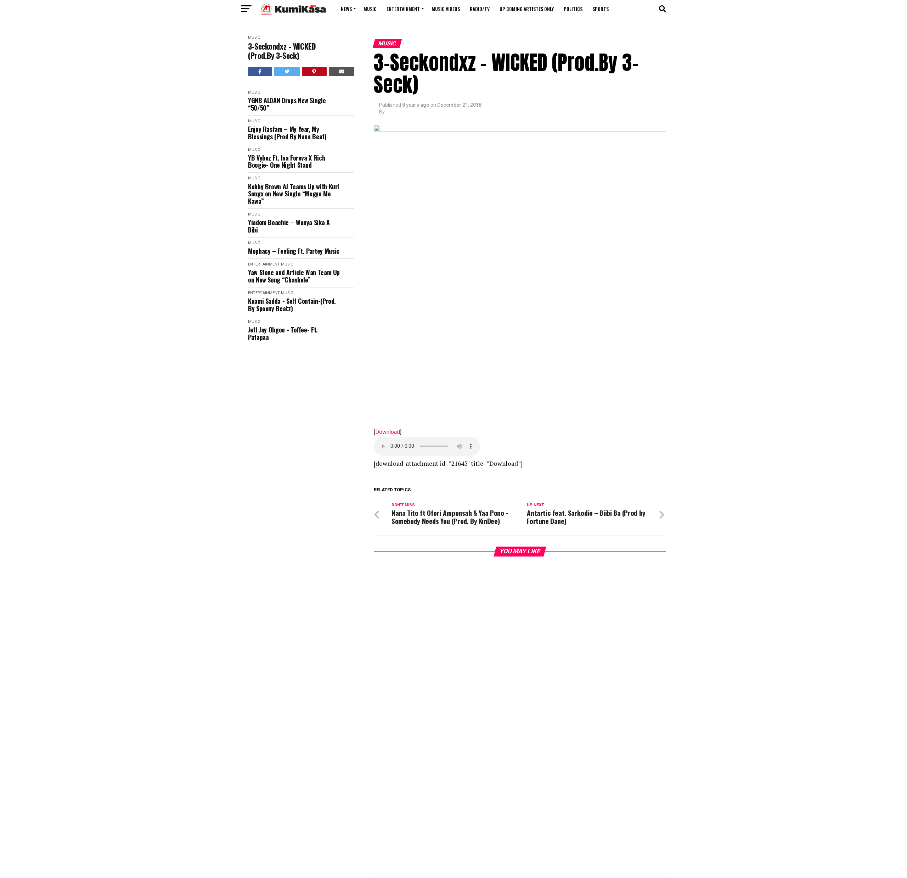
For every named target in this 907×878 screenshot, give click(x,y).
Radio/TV (480, 8)
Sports (600, 8)
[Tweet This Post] (287, 71)
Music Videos (446, 8)
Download (387, 432)
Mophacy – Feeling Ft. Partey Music (293, 251)
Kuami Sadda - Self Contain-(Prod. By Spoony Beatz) (292, 304)
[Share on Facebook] (260, 71)
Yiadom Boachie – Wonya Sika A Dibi (289, 226)
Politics (573, 8)
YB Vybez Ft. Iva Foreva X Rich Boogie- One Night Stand (286, 161)
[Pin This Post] (314, 71)
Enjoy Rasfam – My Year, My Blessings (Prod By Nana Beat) (287, 132)
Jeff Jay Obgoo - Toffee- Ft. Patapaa (283, 333)
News (346, 8)
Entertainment (403, 8)
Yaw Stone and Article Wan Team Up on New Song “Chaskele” (294, 276)
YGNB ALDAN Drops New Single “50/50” (287, 104)
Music (370, 8)
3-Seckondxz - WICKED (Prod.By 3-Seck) (282, 51)
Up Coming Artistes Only (527, 8)
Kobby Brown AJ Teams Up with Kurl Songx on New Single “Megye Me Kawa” (293, 194)
